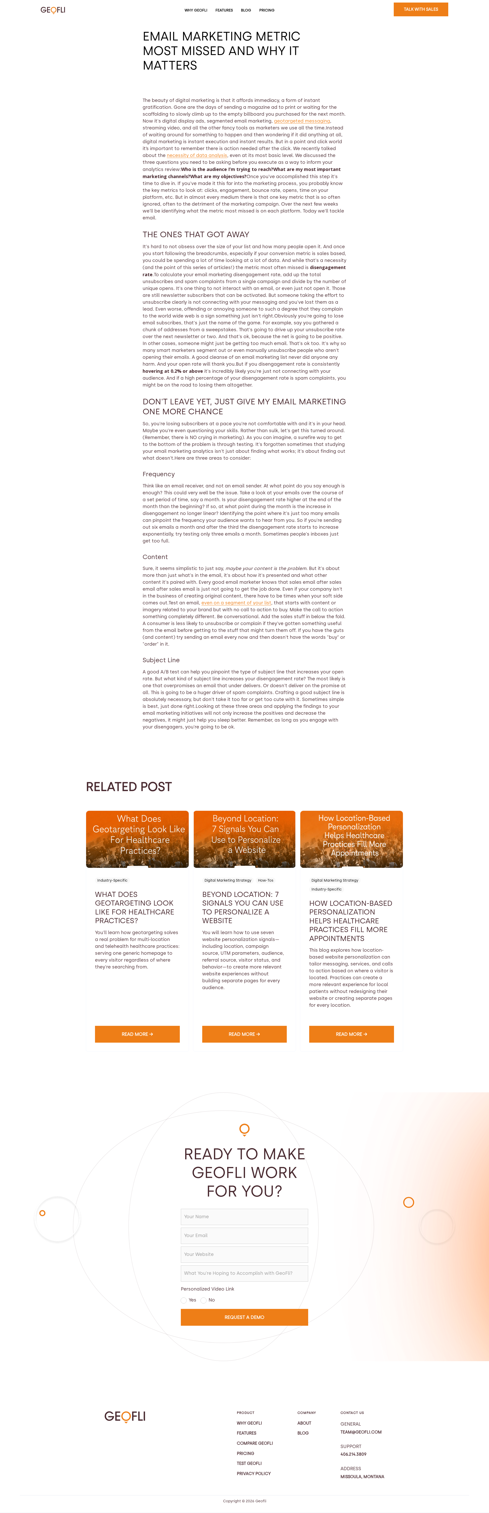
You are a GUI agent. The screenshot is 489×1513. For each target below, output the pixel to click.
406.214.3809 (353, 1454)
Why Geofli (196, 10)
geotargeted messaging (302, 121)
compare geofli (255, 1443)
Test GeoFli (249, 1463)
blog (303, 1433)
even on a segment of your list (236, 603)
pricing (267, 10)
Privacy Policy (254, 1473)
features (224, 10)
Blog (246, 10)
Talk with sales (421, 9)
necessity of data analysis (197, 155)
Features (246, 1433)
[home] (53, 10)
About (304, 1423)
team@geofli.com (361, 1432)
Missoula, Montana (362, 1477)
